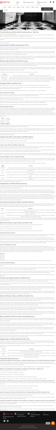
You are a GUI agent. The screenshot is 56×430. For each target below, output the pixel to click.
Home (5, 7)
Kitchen (22, 7)
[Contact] (53, 423)
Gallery (32, 7)
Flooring (18, 7)
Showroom (6, 9)
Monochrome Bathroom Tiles (10, 34)
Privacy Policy (30, 427)
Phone (18, 1)
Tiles (14, 7)
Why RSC (9, 7)
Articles (37, 7)
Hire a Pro (28, 7)
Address (38, 1)
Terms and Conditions (23, 427)
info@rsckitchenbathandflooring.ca (28, 2)
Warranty (35, 427)
